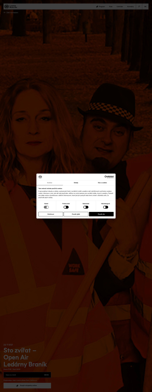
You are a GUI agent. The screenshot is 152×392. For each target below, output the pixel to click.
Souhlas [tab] (49, 182)
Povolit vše (101, 214)
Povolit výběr (76, 214)
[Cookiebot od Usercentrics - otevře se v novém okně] (106, 177)
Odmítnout (50, 214)
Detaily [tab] (76, 182)
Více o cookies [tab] (102, 182)
